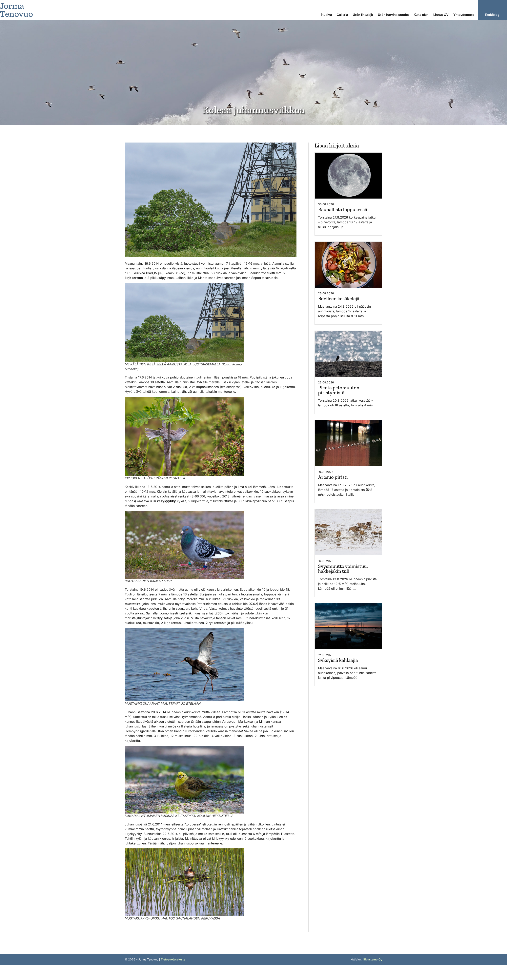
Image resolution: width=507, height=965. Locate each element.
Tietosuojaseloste (173, 959)
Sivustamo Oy (372, 959)
